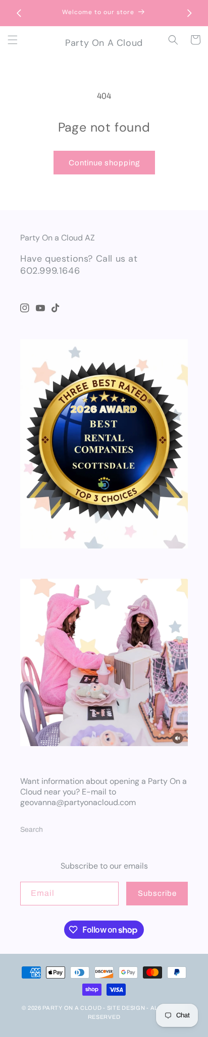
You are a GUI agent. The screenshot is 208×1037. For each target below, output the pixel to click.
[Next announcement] (189, 13)
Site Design (126, 1008)
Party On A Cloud (71, 1008)
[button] (13, 40)
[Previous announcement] (19, 13)
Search (31, 829)
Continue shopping (104, 163)
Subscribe (157, 893)
